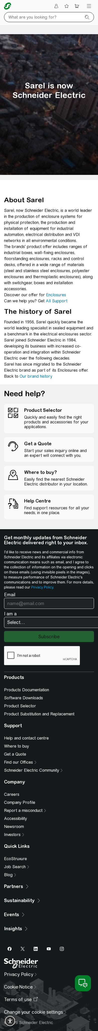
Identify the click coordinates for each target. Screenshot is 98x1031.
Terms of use (18, 999)
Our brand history (36, 376)
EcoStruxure (15, 858)
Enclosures (56, 294)
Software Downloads (23, 698)
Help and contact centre (26, 738)
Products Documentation (26, 690)
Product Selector (20, 706)
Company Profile (19, 802)
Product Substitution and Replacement (39, 714)
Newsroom (14, 826)
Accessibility (15, 818)
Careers (11, 794)
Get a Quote (15, 754)
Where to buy (16, 746)
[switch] (10, 1020)
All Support (56, 301)
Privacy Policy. (42, 587)
